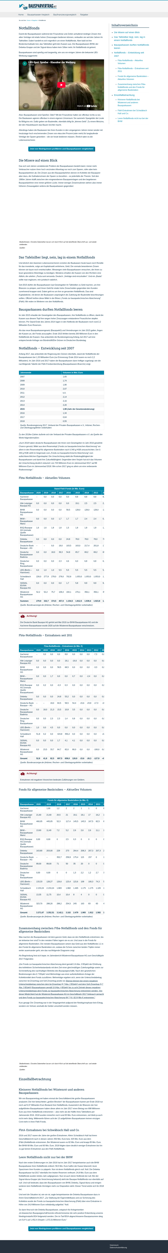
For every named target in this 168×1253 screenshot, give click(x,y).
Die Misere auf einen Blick (127, 32)
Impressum (114, 1245)
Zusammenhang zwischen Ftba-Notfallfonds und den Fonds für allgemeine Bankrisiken (132, 87)
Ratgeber (84, 14)
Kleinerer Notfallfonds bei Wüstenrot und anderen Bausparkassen (129, 103)
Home (20, 14)
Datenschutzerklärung (118, 1247)
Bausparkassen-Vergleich (38, 14)
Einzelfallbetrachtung (124, 95)
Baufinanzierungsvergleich (64, 14)
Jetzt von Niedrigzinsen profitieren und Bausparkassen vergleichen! (61, 149)
